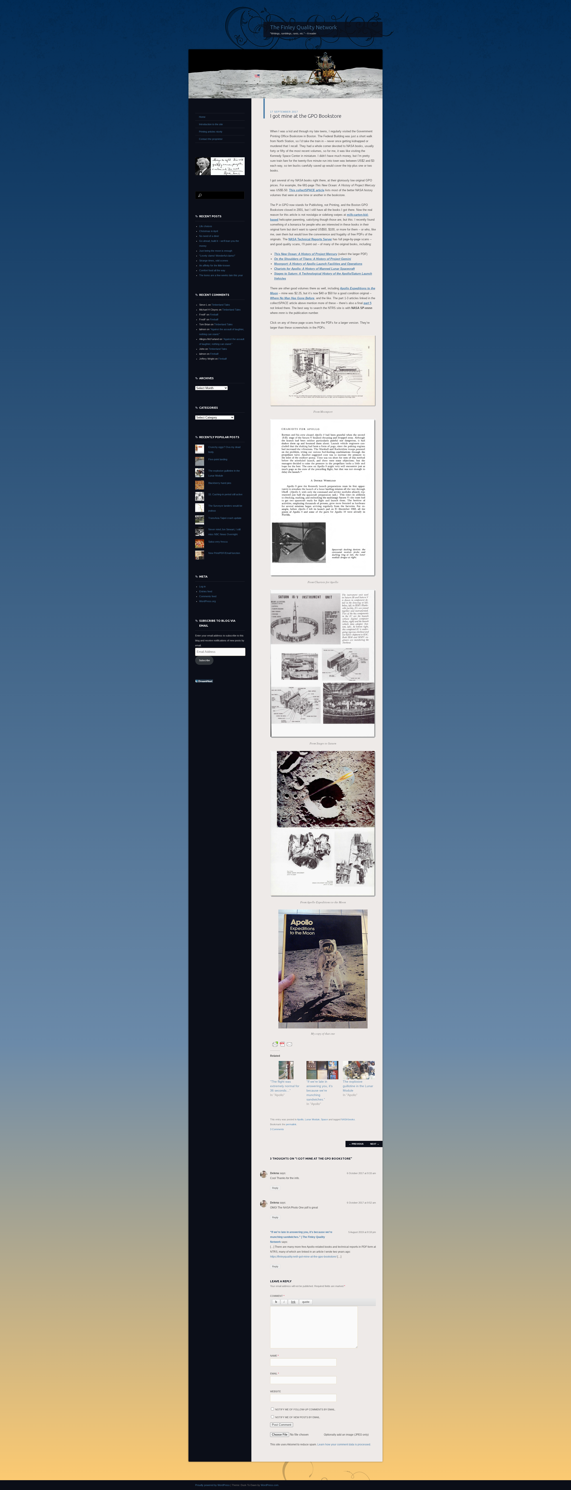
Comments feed (207, 596)
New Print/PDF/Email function (224, 553)
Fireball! (214, 314)
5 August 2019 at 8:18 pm (362, 1232)
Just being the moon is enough (215, 250)
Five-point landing (217, 459)
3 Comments (277, 1129)
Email (274, 1373)
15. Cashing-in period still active (225, 494)
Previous (356, 1144)
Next (374, 1144)
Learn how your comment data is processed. (344, 1444)
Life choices (205, 226)
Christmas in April (208, 231)
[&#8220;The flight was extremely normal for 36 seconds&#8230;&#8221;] (286, 1070)
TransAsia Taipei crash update (224, 518)
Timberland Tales (220, 304)
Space (324, 1119)
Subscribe (204, 660)
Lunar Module (312, 1119)
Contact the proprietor (211, 139)
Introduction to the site (211, 124)
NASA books (348, 1119)
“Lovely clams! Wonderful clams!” (217, 255)
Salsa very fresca (218, 541)
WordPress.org (207, 601)
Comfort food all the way (212, 270)
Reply (275, 1188)
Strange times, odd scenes (213, 260)
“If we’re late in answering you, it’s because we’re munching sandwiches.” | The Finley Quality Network (301, 1237)
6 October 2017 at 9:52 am (361, 1202)
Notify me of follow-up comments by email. (305, 1409)
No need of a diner (209, 236)
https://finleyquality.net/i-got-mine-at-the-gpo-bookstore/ (303, 1256)
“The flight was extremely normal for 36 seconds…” (284, 1086)
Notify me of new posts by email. (297, 1417)
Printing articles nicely (210, 131)
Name (274, 1355)
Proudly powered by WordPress (212, 1485)
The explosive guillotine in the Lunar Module (358, 1086)
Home (202, 117)
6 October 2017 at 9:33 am (361, 1173)
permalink (291, 1124)
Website (275, 1391)
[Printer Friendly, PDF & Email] (282, 1044)
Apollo (300, 1119)
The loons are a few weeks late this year (221, 275)
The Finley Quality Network (303, 27)
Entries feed (205, 591)
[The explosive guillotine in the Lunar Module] (359, 1070)
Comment (277, 1296)
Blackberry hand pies (219, 483)
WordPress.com (269, 1485)
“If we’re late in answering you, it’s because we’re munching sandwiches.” (319, 1090)
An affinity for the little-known (214, 265)
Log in (202, 586)
